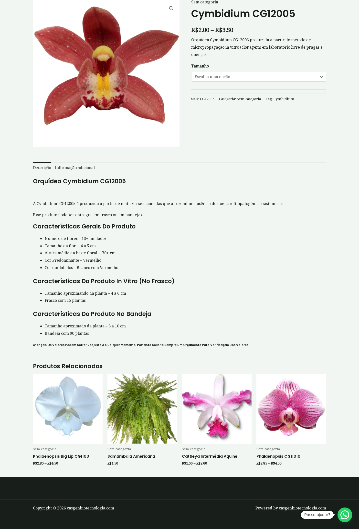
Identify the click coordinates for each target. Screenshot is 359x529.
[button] (171, 8)
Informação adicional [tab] (75, 167)
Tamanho (200, 66)
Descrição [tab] (42, 167)
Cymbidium (284, 99)
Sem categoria (249, 99)
